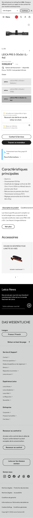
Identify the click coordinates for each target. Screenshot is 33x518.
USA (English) (7, 10)
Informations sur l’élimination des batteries (15, 502)
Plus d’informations (11, 157)
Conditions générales (20, 507)
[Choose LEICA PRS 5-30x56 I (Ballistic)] (16, 81)
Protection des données (21, 488)
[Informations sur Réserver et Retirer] (29, 125)
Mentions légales (7, 488)
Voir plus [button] (8, 226)
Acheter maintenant (16, 269)
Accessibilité (18, 493)
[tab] (15, 277)
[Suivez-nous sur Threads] (23, 476)
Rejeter (31, 11)
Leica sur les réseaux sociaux (16, 462)
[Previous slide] (23, 51)
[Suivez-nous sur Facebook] (14, 476)
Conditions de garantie (9, 497)
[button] (29, 342)
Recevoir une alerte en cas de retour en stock (15, 118)
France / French (14, 334)
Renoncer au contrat (14, 447)
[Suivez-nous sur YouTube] (9, 476)
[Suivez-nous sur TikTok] (19, 476)
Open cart (29, 17)
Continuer (25, 11)
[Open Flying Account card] (25, 17)
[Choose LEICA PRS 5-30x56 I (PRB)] (16, 90)
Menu (8, 17)
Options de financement (13, 67)
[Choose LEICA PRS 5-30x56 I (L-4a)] (16, 99)
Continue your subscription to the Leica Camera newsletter (29, 305)
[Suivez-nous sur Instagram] (4, 476)
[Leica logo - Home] (16, 16)
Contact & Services (16, 137)
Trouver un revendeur (16, 142)
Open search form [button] (21, 17)
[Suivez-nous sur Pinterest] (28, 476)
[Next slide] (29, 51)
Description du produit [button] (10, 208)
